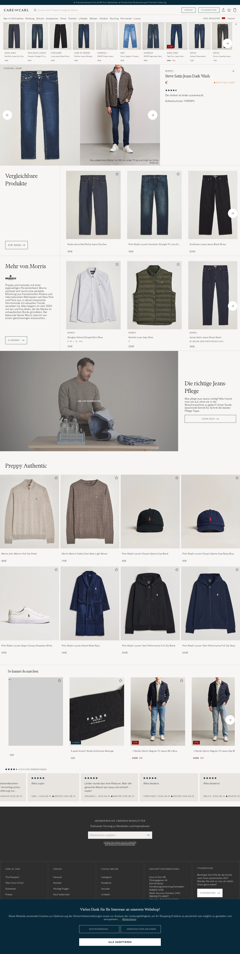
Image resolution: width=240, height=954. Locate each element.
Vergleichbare (21, 179)
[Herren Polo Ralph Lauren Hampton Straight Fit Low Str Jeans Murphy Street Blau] (37, 36)
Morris (169, 71)
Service (188, 10)
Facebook (106, 882)
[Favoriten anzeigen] (229, 10)
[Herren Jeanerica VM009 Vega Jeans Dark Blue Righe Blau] (153, 36)
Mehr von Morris (25, 266)
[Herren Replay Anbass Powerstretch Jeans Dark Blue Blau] (200, 36)
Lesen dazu (208, 419)
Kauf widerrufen (61, 894)
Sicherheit (10, 888)
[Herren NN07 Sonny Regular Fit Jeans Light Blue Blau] (130, 36)
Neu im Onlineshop (13, 18)
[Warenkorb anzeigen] (234, 10)
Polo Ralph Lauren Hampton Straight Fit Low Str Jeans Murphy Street (153, 244)
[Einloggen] (223, 10)
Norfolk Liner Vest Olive (140, 337)
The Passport (12, 877)
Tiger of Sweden (82, 53)
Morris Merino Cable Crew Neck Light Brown (85, 553)
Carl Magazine (211, 18)
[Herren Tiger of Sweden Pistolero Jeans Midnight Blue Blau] (84, 36)
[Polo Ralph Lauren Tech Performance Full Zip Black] (150, 642)
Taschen (72, 18)
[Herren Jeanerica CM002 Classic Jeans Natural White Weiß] (107, 36)
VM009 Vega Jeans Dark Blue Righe (152, 56)
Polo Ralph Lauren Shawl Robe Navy (80, 645)
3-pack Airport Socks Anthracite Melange (92, 750)
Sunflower (56, 53)
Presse (8, 894)
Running (114, 18)
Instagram (106, 877)
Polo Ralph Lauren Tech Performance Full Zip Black (148, 645)
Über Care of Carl (14, 882)
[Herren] (35, 711)
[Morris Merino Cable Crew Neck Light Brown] (90, 550)
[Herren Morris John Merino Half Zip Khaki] (29, 511)
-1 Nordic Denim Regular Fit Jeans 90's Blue (154, 750)
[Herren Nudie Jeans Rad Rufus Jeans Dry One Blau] (14, 36)
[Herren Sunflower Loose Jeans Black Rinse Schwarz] (61, 36)
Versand (57, 877)
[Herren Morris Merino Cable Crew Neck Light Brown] (90, 511)
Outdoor (104, 18)
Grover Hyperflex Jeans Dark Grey (222, 56)
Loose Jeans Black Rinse (60, 56)
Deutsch (231, 18)
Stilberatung (209, 10)
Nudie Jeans (10, 53)
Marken (93, 18)
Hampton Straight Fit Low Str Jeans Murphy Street (37, 56)
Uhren (63, 18)
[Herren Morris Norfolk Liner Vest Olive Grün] (154, 295)
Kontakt (57, 882)
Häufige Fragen (61, 888)
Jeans (19, 68)
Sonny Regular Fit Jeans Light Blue (129, 56)
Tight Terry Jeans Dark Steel (175, 56)
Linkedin (105, 894)
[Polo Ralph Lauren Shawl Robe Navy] (90, 642)
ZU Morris (14, 340)
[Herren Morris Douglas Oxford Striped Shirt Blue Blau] (93, 295)
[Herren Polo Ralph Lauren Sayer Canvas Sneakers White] (29, 603)
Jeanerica (102, 53)
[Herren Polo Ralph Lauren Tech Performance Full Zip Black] (150, 603)
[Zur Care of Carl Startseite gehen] (16, 10)
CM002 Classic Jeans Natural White (105, 56)
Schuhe (40, 18)
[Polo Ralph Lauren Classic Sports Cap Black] (150, 550)
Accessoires (52, 18)
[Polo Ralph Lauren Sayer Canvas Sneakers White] (29, 642)
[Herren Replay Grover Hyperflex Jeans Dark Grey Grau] (223, 36)
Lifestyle (83, 18)
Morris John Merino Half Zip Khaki (19, 553)
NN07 (122, 53)
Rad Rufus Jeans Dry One (14, 56)
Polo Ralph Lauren (37, 53)
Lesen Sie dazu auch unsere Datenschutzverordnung (120, 843)
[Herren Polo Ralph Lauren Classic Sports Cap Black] (150, 511)
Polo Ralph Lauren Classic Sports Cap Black (145, 553)
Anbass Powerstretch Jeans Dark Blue (198, 56)
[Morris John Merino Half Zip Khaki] (29, 550)
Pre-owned (126, 18)
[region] (120, 787)
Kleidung (29, 18)
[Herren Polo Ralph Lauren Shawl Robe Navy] (90, 603)
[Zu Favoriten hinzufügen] (116, 174)
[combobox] (231, 18)
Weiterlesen (129, 919)
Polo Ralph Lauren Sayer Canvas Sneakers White (26, 645)
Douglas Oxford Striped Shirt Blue (85, 337)
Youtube (105, 888)
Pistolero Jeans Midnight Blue (83, 56)
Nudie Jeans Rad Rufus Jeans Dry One (86, 244)
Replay (193, 53)
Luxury (137, 18)
